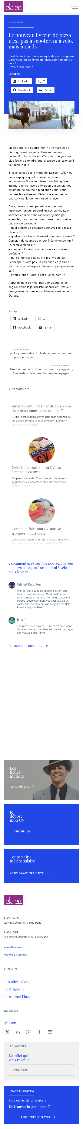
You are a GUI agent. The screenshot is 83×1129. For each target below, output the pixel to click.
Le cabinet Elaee (17, 996)
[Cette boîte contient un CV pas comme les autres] (41, 450)
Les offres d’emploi (20, 981)
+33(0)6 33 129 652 (15, 954)
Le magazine (14, 989)
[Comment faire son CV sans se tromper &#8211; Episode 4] (41, 511)
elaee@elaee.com (14, 947)
